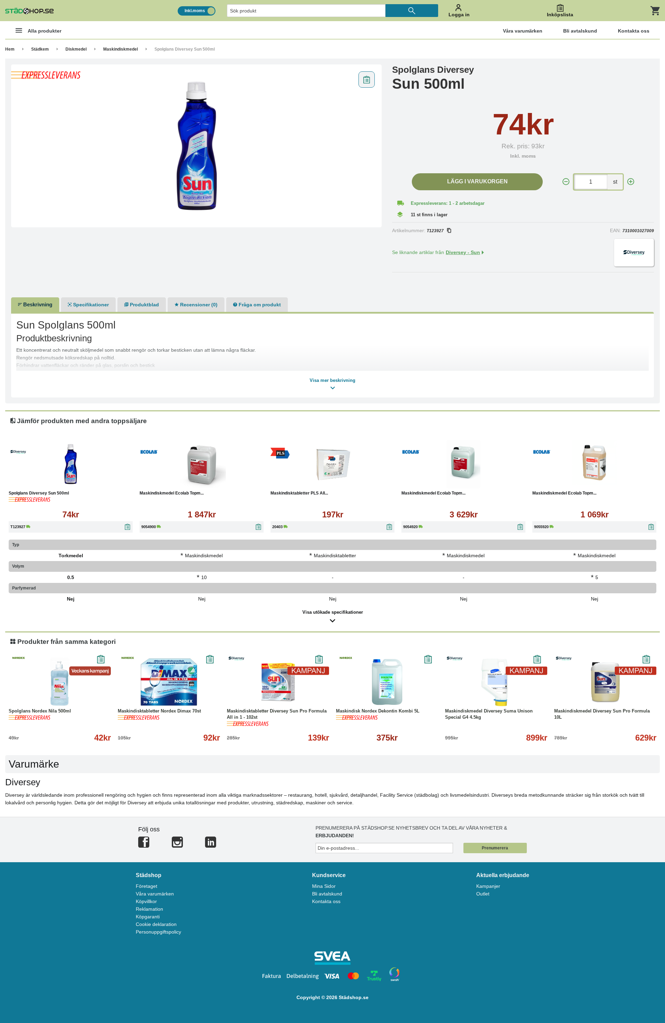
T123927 (435, 230)
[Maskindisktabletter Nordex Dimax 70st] (169, 682)
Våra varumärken (155, 894)
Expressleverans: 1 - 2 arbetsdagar (448, 203)
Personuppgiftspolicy (158, 932)
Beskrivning (37, 304)
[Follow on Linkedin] (210, 845)
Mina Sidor (324, 886)
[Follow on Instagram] (177, 845)
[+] (630, 181)
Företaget (146, 886)
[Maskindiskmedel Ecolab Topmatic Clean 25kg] (463, 464)
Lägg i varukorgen (477, 181)
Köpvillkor (146, 901)
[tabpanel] (196, 146)
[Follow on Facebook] (143, 845)
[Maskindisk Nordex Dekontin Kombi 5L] (387, 682)
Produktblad (143, 304)
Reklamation (149, 909)
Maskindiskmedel (120, 49)
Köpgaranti (148, 916)
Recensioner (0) (198, 304)
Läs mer (106, 481)
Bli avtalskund (327, 894)
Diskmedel (76, 49)
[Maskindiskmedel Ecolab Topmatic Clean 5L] (594, 464)
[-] (565, 181)
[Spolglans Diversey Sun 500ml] (196, 146)
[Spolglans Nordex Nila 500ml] (60, 682)
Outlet (482, 894)
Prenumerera (495, 848)
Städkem (40, 49)
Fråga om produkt (259, 304)
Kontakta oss (326, 901)
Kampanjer (488, 886)
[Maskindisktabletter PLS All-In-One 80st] (332, 464)
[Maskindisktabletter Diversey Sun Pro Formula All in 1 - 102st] (278, 682)
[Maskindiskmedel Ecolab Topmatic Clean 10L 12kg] (202, 464)
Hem (10, 49)
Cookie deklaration (156, 924)
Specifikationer (90, 304)
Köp (38, 481)
